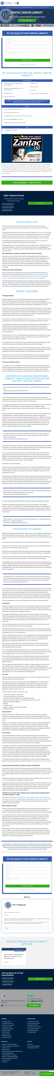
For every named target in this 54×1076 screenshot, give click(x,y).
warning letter (13, 335)
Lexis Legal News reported (39, 773)
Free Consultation (34, 1005)
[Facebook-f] (31, 996)
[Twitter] (28, 996)
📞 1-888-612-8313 (35, 1001)
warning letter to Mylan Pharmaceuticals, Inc (40, 319)
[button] (18, 3)
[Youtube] (34, 996)
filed (21, 397)
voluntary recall (41, 232)
